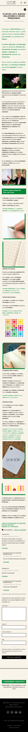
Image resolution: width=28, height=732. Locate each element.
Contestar (5, 548)
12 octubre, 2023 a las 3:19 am (10, 570)
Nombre (4, 624)
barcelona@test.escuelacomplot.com (14, 706)
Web (3, 639)
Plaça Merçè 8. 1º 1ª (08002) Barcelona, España (14, 702)
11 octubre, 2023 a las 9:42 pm (10, 536)
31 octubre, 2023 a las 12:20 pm (12, 556)
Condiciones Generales (14, 727)
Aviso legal (9, 725)
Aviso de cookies (17, 725)
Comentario (5, 605)
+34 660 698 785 (14, 704)
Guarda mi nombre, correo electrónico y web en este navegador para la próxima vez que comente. (13, 651)
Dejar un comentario (20, 530)
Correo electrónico (7, 631)
